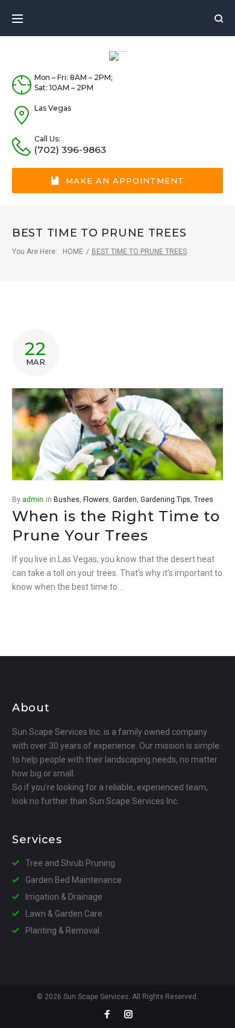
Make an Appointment (125, 180)
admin (32, 499)
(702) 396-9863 (70, 149)
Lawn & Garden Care (63, 913)
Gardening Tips (165, 499)
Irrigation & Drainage (63, 897)
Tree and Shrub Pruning (70, 863)
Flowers (96, 499)
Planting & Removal (62, 930)
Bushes (67, 499)
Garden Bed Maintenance (73, 880)
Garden (125, 499)
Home (73, 251)
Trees (203, 499)
